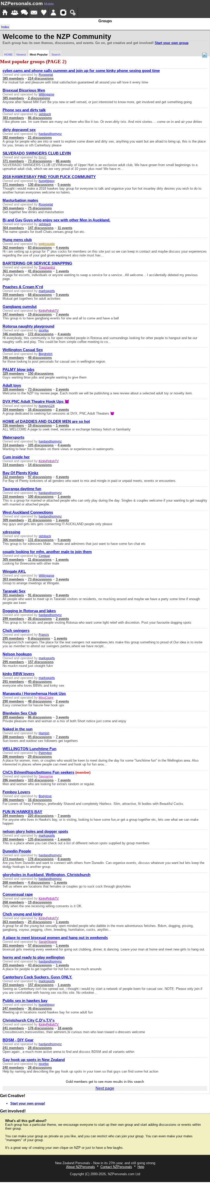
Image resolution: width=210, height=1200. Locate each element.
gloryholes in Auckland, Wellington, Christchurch (46, 875)
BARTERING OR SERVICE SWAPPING (37, 263)
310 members (13, 497)
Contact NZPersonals (116, 1167)
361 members (13, 271)
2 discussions (39, 98)
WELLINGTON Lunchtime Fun (29, 749)
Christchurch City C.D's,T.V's (29, 1020)
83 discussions (40, 248)
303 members (13, 579)
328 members (13, 389)
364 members (13, 228)
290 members (13, 701)
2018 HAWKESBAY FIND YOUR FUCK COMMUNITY (49, 177)
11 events (65, 228)
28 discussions (40, 1048)
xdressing (11, 532)
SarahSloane (48, 942)
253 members (13, 985)
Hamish (44, 733)
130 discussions (41, 185)
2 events (62, 389)
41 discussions (40, 271)
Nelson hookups (17, 654)
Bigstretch (45, 354)
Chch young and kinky (23, 914)
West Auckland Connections (28, 512)
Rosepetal (46, 75)
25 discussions (40, 922)
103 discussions (41, 780)
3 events (62, 579)
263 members (13, 922)
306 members (13, 540)
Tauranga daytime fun (22, 489)
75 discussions (40, 208)
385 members (13, 78)
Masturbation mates (20, 200)
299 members (13, 619)
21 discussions (40, 137)
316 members (13, 425)
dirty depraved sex (19, 130)
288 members (13, 737)
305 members (13, 559)
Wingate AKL (14, 571)
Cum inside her (16, 457)
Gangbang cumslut (20, 307)
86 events (63, 161)
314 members (13, 445)
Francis (44, 634)
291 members (13, 682)
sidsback (45, 114)
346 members (13, 334)
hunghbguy (47, 181)
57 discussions (40, 945)
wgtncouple (47, 244)
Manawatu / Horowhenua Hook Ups (34, 693)
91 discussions (40, 595)
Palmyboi (45, 753)
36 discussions (40, 1008)
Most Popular (39, 54)
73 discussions (40, 161)
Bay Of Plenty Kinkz (20, 473)
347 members (13, 314)
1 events (62, 271)
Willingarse (46, 94)
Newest (21, 54)
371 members (13, 161)
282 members (13, 839)
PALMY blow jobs (18, 369)
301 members (13, 595)
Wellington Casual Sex (23, 350)
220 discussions (41, 816)
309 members (13, 520)
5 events (64, 185)
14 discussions (40, 465)
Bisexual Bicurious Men (24, 90)
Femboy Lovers (16, 792)
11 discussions (39, 559)
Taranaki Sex (14, 591)
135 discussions (41, 839)
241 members (13, 1028)
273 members (13, 859)
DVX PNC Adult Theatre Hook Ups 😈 (36, 401)
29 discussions (40, 757)
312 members (13, 477)
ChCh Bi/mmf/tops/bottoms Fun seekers (38, 772)
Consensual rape (18, 894)
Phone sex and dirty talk (24, 110)
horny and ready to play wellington (34, 957)
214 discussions (41, 78)
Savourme (46, 776)
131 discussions (41, 540)
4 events (62, 248)
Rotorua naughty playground (28, 326)
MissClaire (46, 697)
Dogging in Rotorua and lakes (29, 611)
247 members (13, 1008)
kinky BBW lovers (18, 674)
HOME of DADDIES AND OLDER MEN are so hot (46, 421)
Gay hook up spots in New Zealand (34, 1060)
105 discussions (41, 445)
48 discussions (40, 358)
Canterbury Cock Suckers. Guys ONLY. (37, 977)
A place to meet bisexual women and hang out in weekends (55, 938)
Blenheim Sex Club (20, 713)
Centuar (44, 556)
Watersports (13, 437)
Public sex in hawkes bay (25, 1001)
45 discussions (40, 682)
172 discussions (41, 334)
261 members (13, 945)
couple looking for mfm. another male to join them (47, 552)
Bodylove (45, 796)
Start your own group (171, 43)
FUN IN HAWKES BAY (22, 812)
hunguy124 (47, 406)
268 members (13, 882)
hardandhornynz (50, 134)
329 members (13, 373)
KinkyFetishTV (49, 310)
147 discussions (41, 228)
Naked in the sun (18, 729)
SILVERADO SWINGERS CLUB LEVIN (37, 153)
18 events (65, 1028)
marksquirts (47, 291)
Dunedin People (17, 851)
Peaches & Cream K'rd (23, 287)
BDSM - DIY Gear (18, 1040)
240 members (13, 1067)
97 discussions (40, 477)
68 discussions (40, 295)
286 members (13, 757)
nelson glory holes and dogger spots (35, 831)
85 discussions (40, 737)
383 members (13, 118)
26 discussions (40, 619)
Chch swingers (16, 631)
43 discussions (40, 965)
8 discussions (39, 638)
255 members (13, 965)
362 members (13, 248)
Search (55, 54)
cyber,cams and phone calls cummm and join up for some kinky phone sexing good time (81, 71)
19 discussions (40, 314)
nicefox (44, 330)
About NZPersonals (80, 1167)
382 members (13, 137)
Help (141, 1167)
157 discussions (41, 662)
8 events (62, 595)
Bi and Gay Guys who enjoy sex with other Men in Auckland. (56, 220)
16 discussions (40, 410)
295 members (13, 638)
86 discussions (40, 118)
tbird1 (43, 157)
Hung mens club (17, 240)
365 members (13, 208)
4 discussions (39, 882)
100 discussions (41, 497)
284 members (13, 816)
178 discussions (41, 859)
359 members (13, 295)
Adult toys (12, 385)
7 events (62, 314)
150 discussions (41, 373)
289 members (13, 717)
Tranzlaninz (47, 267)
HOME (8, 54)
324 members (13, 410)
